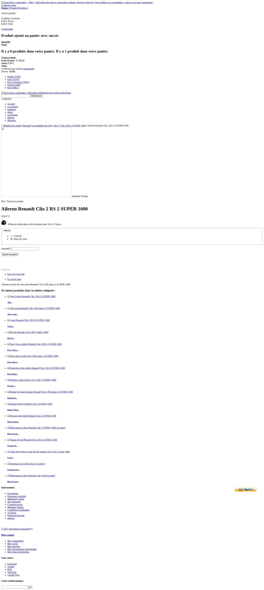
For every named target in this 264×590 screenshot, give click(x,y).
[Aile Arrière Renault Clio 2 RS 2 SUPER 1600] (31, 296)
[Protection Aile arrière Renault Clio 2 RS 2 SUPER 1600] (36, 368)
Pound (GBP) (14, 85)
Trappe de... (12, 446)
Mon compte (7, 535)
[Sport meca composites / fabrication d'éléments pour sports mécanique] (36, 93)
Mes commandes (15, 541)
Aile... (9, 302)
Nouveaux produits (16, 496)
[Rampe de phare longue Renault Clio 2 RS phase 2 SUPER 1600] (40, 392)
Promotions (12, 493)
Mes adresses (13, 546)
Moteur (10, 117)
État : (4, 201)
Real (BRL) (13, 87)
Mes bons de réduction (18, 552)
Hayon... (11, 338)
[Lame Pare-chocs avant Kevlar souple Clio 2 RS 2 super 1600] (38, 451)
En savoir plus (14, 279)
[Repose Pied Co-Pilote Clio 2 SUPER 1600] (29, 404)
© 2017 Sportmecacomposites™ (17, 529)
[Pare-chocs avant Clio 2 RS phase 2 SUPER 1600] (32, 356)
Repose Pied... (13, 410)
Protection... (12, 374)
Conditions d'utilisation (18, 510)
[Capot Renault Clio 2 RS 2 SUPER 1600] (28, 320)
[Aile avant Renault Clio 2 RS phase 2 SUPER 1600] (33, 308)
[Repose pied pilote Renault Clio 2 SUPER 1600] (31, 416)
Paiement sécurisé (15, 515)
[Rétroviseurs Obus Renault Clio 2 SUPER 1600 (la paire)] (36, 427)
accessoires (12, 106)
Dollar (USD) (14, 76)
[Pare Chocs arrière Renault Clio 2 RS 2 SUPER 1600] (34, 344)
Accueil (11, 104)
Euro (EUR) (13, 79)
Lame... (10, 457)
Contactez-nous (8, 5)
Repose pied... (13, 422)
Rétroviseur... (13, 434)
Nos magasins (14, 501)
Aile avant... (12, 314)
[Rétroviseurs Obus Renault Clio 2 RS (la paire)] (31, 475)
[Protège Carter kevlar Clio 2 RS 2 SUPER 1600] (31, 380)
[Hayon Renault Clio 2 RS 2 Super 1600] (27, 332)
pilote (10, 112)
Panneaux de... (13, 470)
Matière (8, 230)
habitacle (11, 109)
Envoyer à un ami (15, 274)
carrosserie (12, 115)
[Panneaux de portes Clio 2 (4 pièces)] (26, 463)
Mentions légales (15, 507)
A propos (11, 512)
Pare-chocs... (12, 362)
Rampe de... (12, 398)
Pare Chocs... (12, 350)
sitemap (11, 518)
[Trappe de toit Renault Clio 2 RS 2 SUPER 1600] (32, 439)
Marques (11, 120)
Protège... (11, 386)
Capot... (10, 326)
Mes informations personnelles (22, 549)
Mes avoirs (12, 543)
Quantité (5, 248)
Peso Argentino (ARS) (18, 82)
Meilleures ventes (15, 499)
